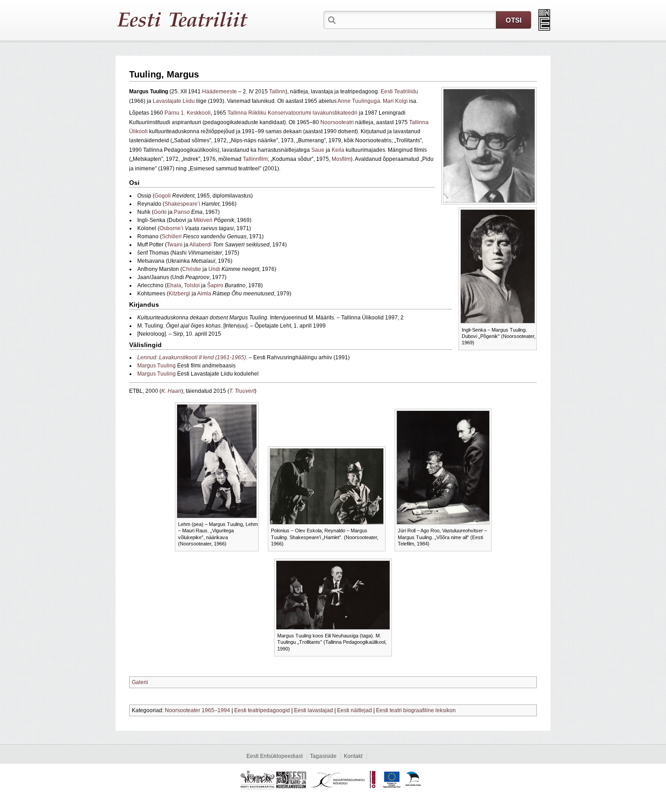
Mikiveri (202, 220)
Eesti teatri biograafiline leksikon (416, 710)
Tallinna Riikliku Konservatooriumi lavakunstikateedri (292, 113)
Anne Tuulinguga (359, 101)
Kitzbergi (179, 293)
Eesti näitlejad (354, 710)
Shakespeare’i (182, 204)
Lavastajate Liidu (174, 101)
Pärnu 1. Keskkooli (187, 113)
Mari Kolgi (395, 101)
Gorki (160, 212)
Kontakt (353, 756)
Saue (317, 150)
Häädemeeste (219, 91)
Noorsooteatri (337, 122)
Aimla (204, 293)
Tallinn (277, 91)
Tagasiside (323, 756)
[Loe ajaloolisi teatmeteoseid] (544, 20)
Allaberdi (200, 244)
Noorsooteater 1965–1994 (197, 710)
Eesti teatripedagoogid (262, 710)
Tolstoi (192, 285)
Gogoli (162, 196)
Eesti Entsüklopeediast (274, 756)
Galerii (140, 682)
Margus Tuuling (156, 365)
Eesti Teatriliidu (399, 91)
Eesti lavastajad (313, 710)
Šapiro (215, 285)
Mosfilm (341, 159)
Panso (182, 212)
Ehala (174, 285)
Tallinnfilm (255, 159)
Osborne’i (171, 228)
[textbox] (417, 19)
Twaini (175, 244)
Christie (191, 269)
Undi (214, 269)
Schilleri (172, 236)
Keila (338, 150)
